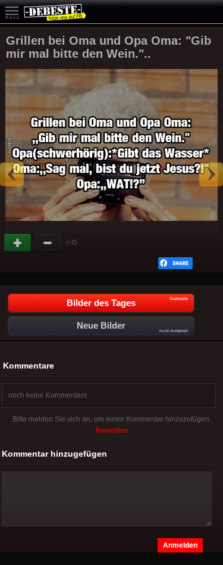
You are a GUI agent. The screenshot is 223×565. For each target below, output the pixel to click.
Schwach (48, 242)
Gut (18, 242)
